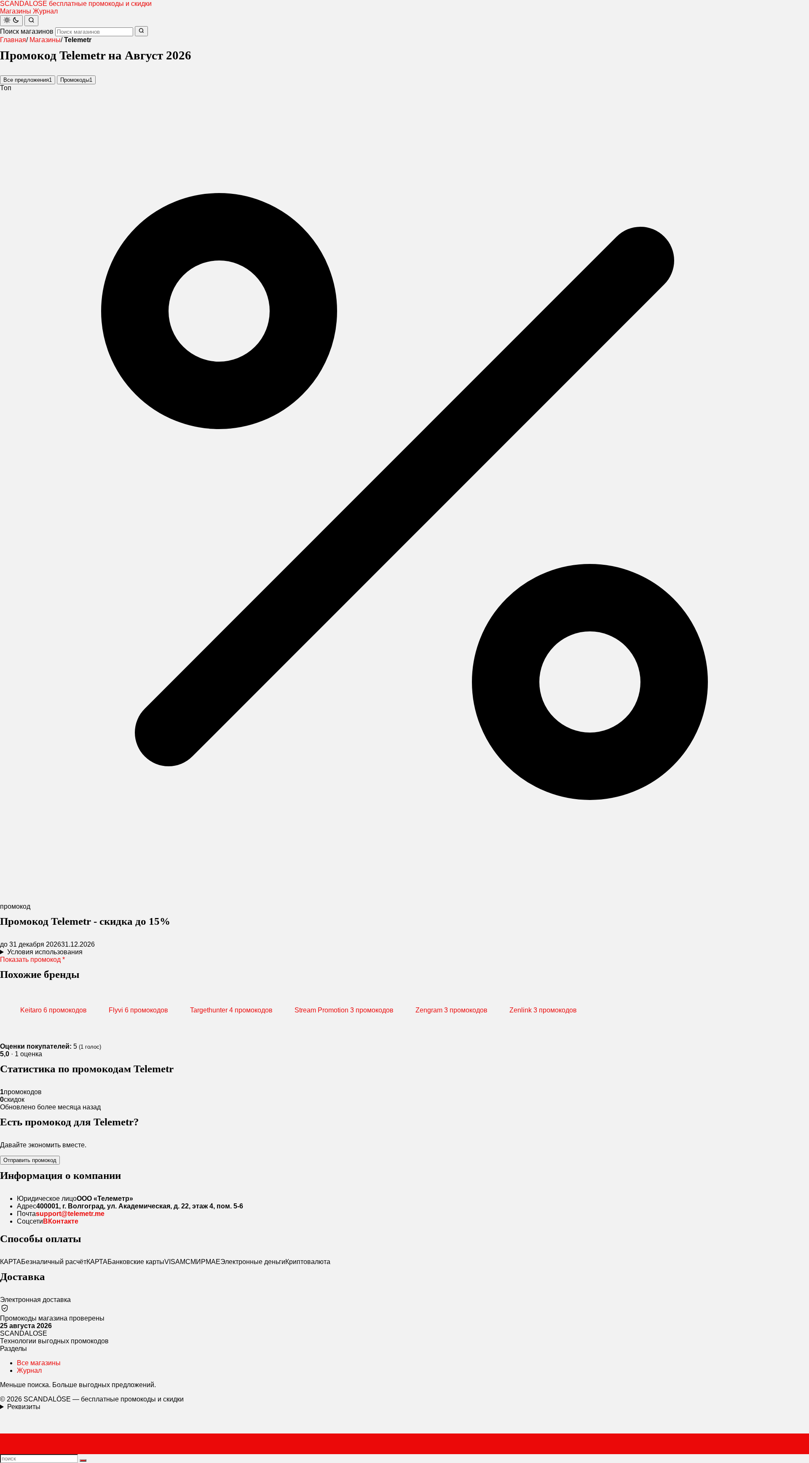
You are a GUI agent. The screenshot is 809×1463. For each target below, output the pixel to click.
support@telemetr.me (70, 1213)
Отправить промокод (29, 1160)
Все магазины (39, 1362)
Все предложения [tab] (27, 80)
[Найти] (31, 20)
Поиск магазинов (27, 31)
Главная (13, 39)
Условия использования (45, 952)
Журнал (45, 11)
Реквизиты (23, 1406)
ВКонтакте (60, 1221)
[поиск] (83, 1460)
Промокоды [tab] (76, 80)
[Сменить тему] (11, 20)
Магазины (15, 11)
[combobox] (94, 31)
